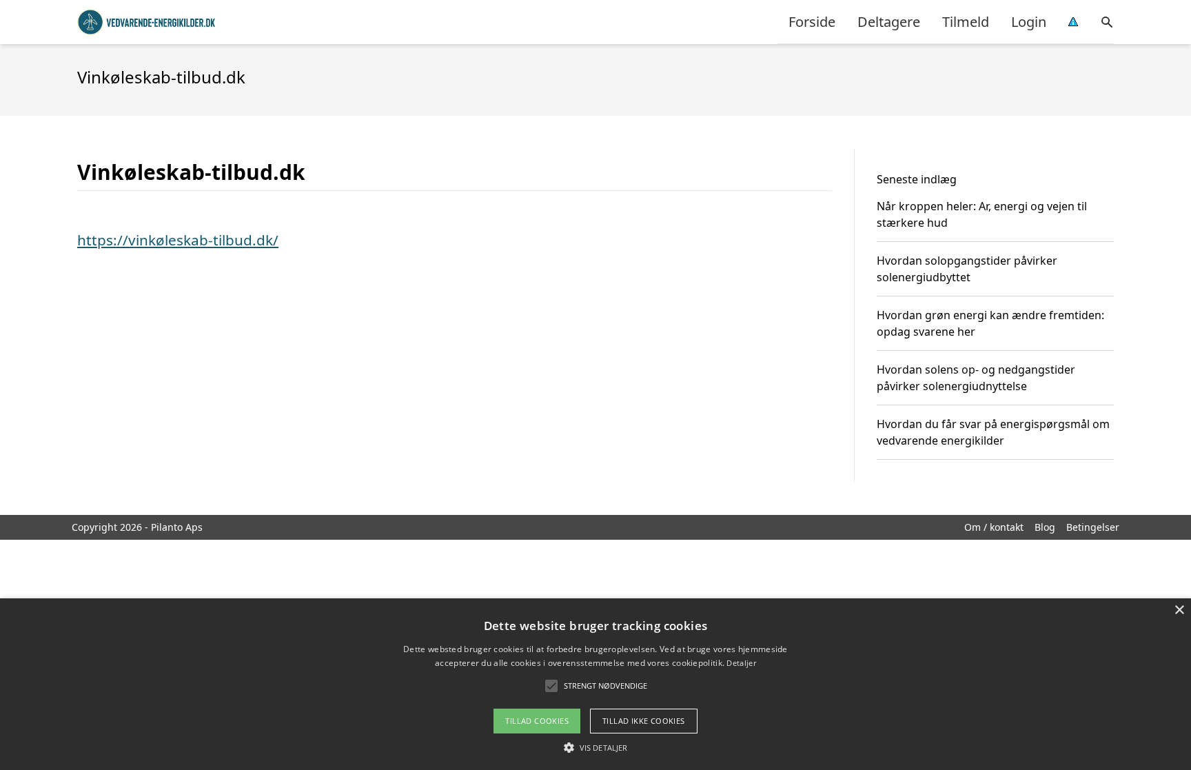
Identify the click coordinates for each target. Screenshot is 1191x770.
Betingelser (1092, 527)
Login (1028, 21)
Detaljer (740, 663)
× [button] (1179, 610)
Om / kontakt (994, 527)
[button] (595, 747)
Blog (1045, 527)
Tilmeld (965, 21)
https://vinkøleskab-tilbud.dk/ (177, 240)
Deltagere (888, 21)
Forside (811, 21)
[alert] (595, 684)
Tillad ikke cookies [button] (643, 721)
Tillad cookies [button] (537, 721)
